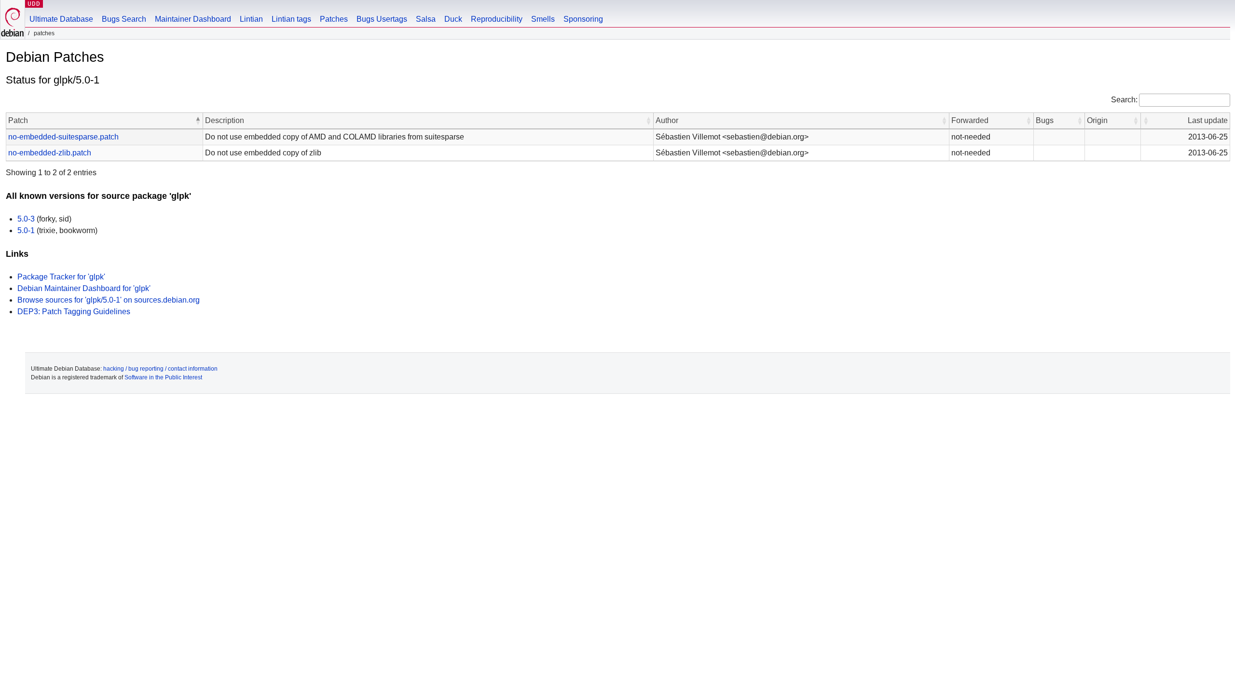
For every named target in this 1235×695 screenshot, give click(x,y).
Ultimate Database (61, 19)
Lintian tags (291, 19)
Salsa (426, 19)
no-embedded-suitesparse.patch (63, 137)
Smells (543, 19)
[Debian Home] (12, 19)
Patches (334, 19)
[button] (198, 120)
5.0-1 (26, 230)
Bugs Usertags (382, 19)
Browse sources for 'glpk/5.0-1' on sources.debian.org (108, 300)
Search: (1124, 100)
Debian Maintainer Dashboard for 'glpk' (84, 288)
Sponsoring (583, 19)
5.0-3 (26, 219)
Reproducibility (496, 19)
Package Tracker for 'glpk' (61, 277)
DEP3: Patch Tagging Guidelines (73, 311)
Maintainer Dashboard (193, 19)
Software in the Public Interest (163, 377)
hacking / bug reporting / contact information (160, 368)
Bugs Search (124, 19)
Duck (453, 19)
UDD (34, 3)
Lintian (251, 19)
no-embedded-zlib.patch (49, 153)
